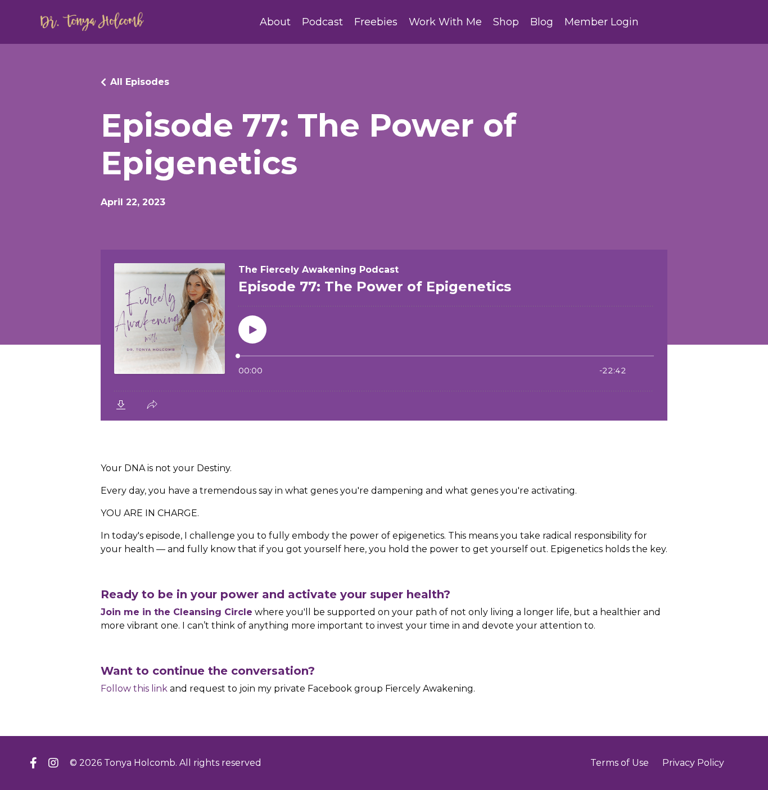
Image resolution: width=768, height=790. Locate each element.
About (275, 22)
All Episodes (139, 81)
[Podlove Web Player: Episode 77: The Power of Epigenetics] (384, 335)
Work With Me (445, 22)
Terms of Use (619, 762)
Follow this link (134, 688)
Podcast (322, 22)
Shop (506, 22)
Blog (541, 22)
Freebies (375, 22)
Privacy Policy (693, 762)
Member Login (601, 22)
